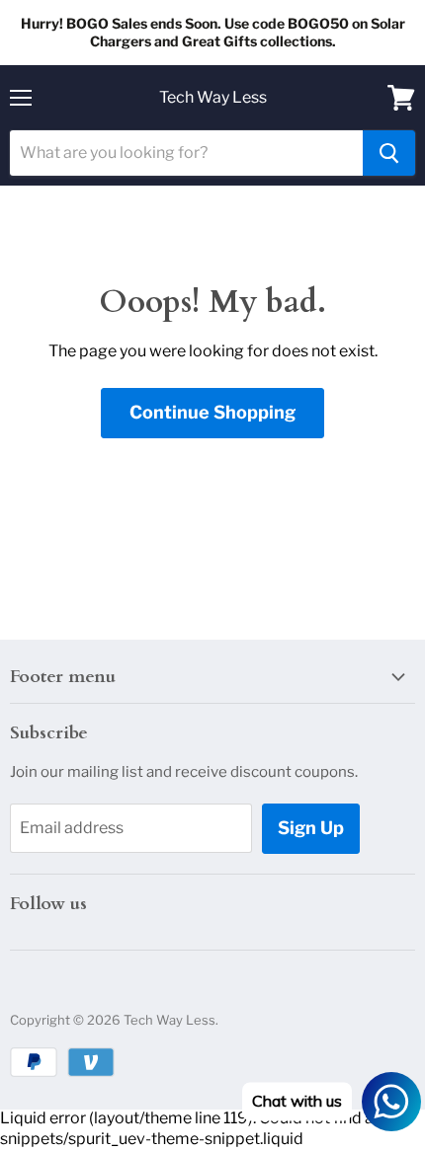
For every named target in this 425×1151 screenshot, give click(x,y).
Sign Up (311, 827)
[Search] (389, 153)
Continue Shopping (212, 412)
